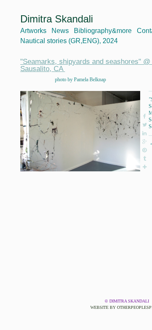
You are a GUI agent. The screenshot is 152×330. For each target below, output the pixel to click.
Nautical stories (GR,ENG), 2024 (69, 40)
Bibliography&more (103, 30)
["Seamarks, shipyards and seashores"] (80, 131)
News (60, 30)
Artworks (33, 30)
